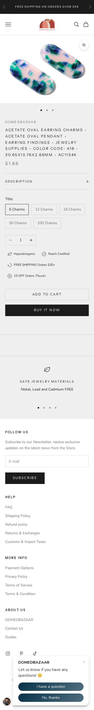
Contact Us (14, 628)
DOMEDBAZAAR (19, 619)
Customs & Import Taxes (25, 541)
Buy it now (47, 310)
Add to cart (47, 294)
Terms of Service (18, 585)
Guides (10, 637)
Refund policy (16, 524)
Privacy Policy (16, 576)
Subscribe (25, 478)
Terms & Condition (20, 593)
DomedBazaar (21, 122)
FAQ (9, 507)
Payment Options (19, 567)
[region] (47, 382)
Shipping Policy (17, 515)
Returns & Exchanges (22, 533)
